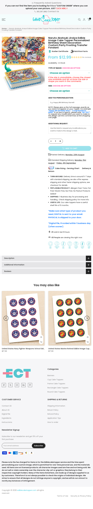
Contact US (7, 406)
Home (4, 28)
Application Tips (54, 418)
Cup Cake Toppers (55, 379)
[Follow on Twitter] (10, 385)
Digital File (6, 414)
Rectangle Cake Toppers (57, 388)
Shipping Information (56, 406)
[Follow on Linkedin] (23, 385)
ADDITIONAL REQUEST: (58, 123)
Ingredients (6, 418)
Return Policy (52, 410)
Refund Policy (53, 414)
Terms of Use (62, 496)
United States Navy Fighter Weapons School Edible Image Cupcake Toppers (35, 348)
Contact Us (47, 11)
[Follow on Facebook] (4, 385)
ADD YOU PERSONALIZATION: (61, 98)
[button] (76, 57)
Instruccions (7, 422)
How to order (52, 422)
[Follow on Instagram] (17, 385)
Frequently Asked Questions (47, 2)
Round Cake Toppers (56, 392)
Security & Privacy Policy (81, 496)
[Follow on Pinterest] (30, 385)
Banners (50, 375)
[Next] (87, 318)
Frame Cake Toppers (56, 383)
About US (5, 410)
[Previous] (6, 318)
